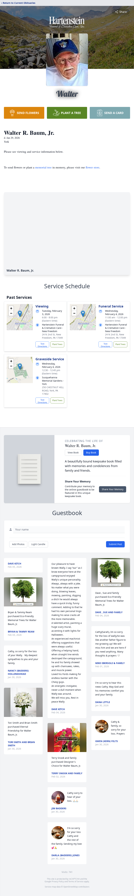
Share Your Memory (112, 489)
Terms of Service (76, 881)
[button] (20, 313)
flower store (92, 167)
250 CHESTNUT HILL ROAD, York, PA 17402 (53, 390)
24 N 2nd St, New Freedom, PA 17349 (52, 336)
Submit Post (115, 544)
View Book (73, 452)
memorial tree (43, 167)
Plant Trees (57, 344)
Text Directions (42, 344)
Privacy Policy (58, 881)
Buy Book (91, 452)
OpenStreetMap (70, 886)
